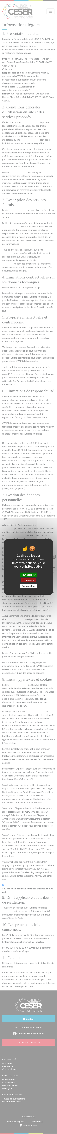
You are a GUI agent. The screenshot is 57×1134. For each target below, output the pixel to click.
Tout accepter (28, 574)
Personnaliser (28, 586)
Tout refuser (28, 580)
